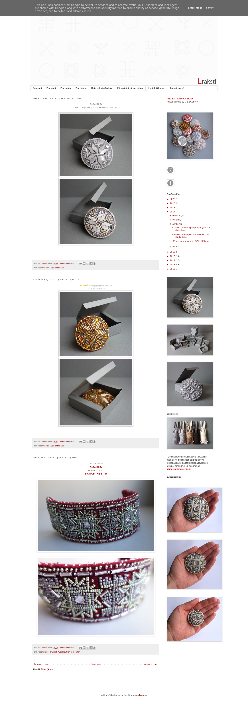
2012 (173, 269)
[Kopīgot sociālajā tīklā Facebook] (91, 263)
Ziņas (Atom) (47, 669)
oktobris (176, 215)
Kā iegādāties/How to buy (130, 88)
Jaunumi (37, 88)
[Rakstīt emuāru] (84, 263)
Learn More (195, 8)
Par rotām (65, 88)
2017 (173, 211)
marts (175, 246)
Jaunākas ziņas (41, 664)
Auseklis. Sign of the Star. (53, 268)
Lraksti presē (177, 88)
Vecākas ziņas (151, 664)
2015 (173, 256)
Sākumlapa (96, 664)
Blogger (143, 695)
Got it (210, 8)
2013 (173, 264)
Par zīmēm (81, 88)
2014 (173, 260)
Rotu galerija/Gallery (101, 88)
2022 (173, 199)
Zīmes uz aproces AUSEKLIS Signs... (191, 241)
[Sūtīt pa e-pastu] (80, 263)
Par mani (51, 88)
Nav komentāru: (67, 263)
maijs (175, 219)
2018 (173, 207)
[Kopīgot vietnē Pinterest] (94, 263)
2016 (173, 252)
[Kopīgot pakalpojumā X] (87, 263)
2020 (173, 203)
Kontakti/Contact (156, 88)
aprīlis (175, 224)
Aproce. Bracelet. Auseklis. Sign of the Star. (61, 652)
